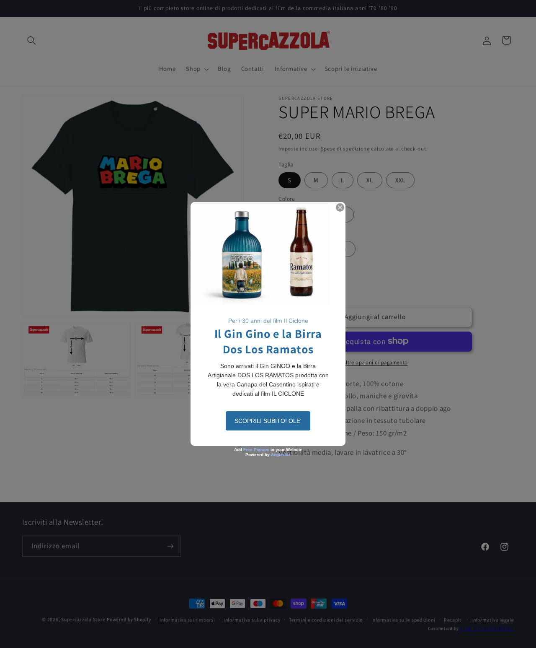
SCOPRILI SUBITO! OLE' (268, 420)
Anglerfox (281, 454)
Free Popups (256, 449)
